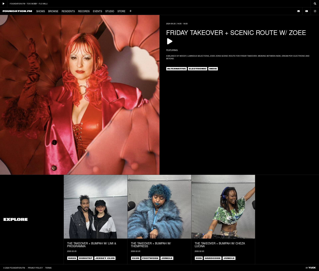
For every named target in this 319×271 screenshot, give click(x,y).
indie (213, 69)
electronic (197, 69)
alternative (176, 69)
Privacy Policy (35, 267)
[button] (130, 11)
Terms (48, 267)
